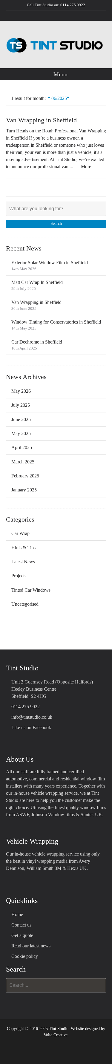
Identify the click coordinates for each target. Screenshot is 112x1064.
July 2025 (20, 405)
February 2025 (25, 475)
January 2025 (24, 489)
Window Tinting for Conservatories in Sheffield (56, 321)
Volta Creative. (56, 1035)
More (86, 166)
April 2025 (21, 447)
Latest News (23, 561)
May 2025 (21, 433)
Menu (59, 74)
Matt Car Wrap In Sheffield (37, 282)
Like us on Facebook (31, 727)
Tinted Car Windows (30, 590)
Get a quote (22, 935)
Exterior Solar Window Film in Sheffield (49, 262)
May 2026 (21, 391)
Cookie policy (24, 956)
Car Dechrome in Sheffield (36, 341)
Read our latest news (30, 945)
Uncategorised (25, 604)
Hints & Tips (23, 547)
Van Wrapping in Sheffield (41, 120)
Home (17, 914)
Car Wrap (20, 533)
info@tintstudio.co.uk (31, 717)
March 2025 (22, 461)
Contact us (21, 924)
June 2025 (21, 419)
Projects (18, 575)
